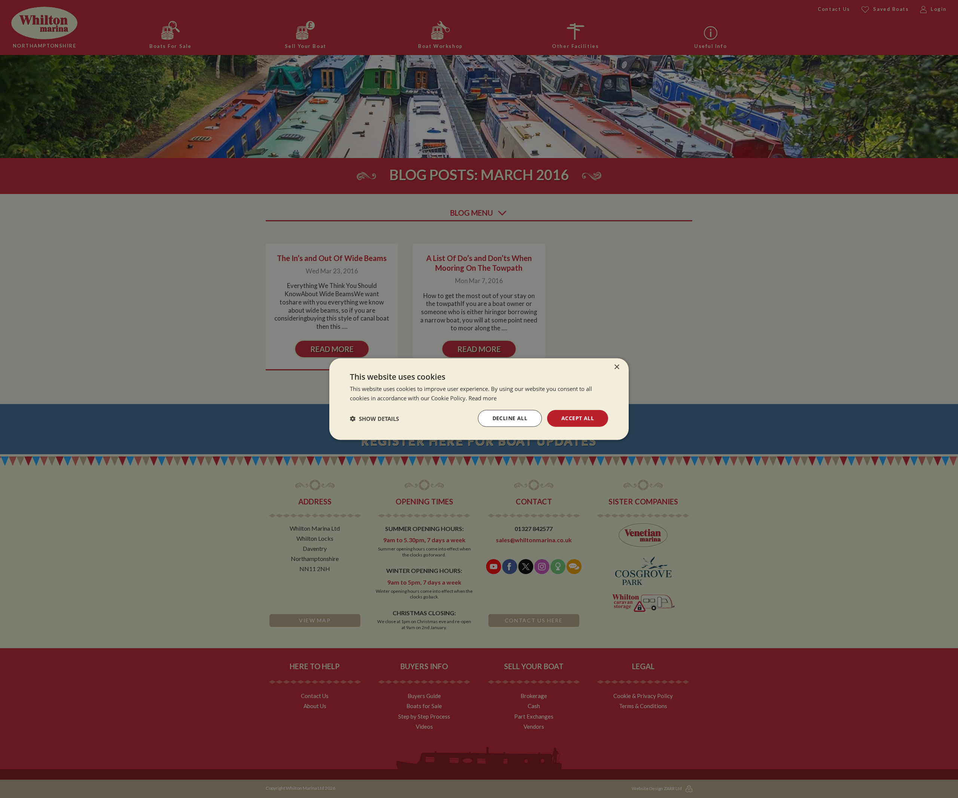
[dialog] (479, 399)
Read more (483, 397)
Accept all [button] (577, 418)
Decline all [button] (509, 418)
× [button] (616, 367)
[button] (374, 418)
